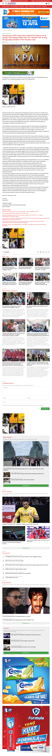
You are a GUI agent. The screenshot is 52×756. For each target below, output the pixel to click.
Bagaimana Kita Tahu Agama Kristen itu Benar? (16, 569)
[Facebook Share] (38, 252)
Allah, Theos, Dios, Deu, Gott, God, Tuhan (14, 560)
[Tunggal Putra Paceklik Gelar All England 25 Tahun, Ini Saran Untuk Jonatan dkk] (26, 510)
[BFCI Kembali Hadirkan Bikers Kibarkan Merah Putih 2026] (26, 262)
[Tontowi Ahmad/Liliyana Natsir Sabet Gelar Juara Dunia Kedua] (38, 532)
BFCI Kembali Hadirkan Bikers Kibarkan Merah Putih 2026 (15, 213)
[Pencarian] (49, 3)
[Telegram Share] (46, 252)
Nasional (9, 33)
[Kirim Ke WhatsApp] (49, 252)
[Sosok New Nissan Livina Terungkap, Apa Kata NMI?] (6, 641)
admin (6, 42)
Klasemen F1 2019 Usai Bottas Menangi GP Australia (11, 543)
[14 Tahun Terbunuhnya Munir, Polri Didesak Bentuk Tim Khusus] (26, 601)
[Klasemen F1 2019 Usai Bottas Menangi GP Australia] (13, 533)
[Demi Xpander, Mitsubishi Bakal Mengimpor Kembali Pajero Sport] (6, 635)
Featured (4, 33)
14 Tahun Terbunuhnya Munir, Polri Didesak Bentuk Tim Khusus (16, 616)
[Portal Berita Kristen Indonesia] (10, 3)
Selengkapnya (25, 485)
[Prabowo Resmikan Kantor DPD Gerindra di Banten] (6, 480)
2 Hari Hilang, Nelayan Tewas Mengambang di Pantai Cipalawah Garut (18, 620)
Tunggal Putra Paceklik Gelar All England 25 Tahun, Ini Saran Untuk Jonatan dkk (20, 524)
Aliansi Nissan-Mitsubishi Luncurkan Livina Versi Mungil (23, 647)
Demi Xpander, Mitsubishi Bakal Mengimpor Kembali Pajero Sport (26, 634)
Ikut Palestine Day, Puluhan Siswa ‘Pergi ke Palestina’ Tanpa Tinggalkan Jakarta (20, 211)
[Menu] (3, 3)
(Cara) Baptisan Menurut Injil (11, 577)
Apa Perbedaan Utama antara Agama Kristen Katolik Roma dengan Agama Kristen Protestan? (26, 565)
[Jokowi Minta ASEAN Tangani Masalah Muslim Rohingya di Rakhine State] (6, 474)
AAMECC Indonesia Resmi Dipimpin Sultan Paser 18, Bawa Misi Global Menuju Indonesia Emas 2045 (24, 1)
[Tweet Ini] (40, 252)
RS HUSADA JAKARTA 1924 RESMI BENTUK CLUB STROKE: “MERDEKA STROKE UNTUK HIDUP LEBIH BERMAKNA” (24, 225)
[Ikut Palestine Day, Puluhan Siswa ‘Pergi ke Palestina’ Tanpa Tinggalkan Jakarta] (9, 262)
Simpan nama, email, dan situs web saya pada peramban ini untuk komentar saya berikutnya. (24, 405)
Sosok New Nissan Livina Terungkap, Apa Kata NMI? (23, 640)
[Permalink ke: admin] (3, 42)
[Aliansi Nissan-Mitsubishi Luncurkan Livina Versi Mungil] (6, 647)
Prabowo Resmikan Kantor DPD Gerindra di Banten (22, 479)
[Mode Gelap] (46, 3)
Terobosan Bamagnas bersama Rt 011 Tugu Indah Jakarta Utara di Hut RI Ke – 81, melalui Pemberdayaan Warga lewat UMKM (22, 216)
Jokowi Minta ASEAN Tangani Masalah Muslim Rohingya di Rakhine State (27, 473)
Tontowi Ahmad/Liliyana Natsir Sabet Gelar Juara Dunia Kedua (38, 541)
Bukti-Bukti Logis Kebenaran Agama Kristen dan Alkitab (18, 573)
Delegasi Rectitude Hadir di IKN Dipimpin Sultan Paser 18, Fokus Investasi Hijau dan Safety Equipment (23, 469)
